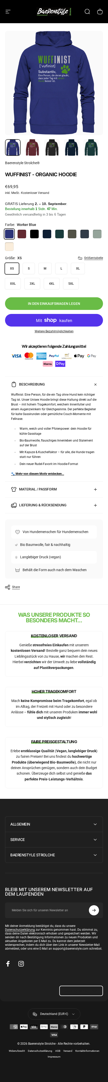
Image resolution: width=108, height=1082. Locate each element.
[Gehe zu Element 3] (52, 147)
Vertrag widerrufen (81, 991)
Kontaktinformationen (87, 1050)
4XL (51, 283)
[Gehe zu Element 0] (13, 147)
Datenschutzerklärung (20, 929)
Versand (67, 1050)
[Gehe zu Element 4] (71, 147)
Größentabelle (93, 258)
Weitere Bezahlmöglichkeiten (54, 331)
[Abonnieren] (94, 910)
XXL (13, 283)
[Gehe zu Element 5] (91, 147)
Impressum (54, 1056)
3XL (32, 283)
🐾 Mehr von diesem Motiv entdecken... (37, 474)
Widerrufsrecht (17, 1050)
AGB (57, 1050)
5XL (71, 283)
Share (16, 587)
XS (12, 268)
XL (78, 268)
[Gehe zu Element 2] (32, 147)
